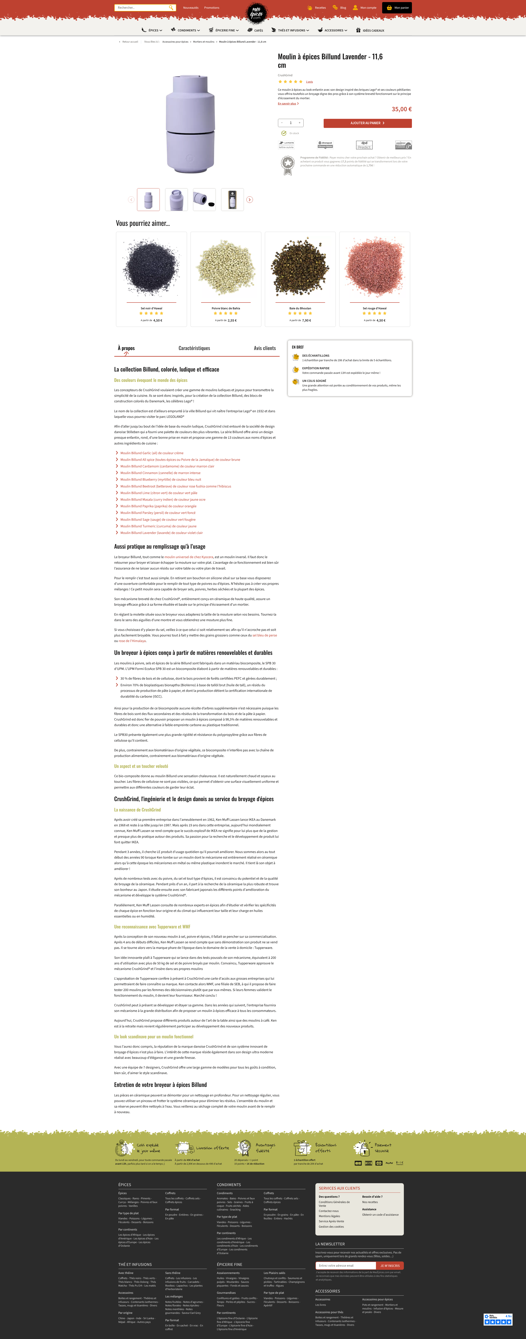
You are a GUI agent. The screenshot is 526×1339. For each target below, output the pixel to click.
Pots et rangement (372, 1305)
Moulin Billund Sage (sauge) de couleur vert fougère (158, 519)
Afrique (131, 1322)
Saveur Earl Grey (191, 1313)
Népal (121, 1322)
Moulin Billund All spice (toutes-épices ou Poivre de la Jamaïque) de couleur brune (180, 459)
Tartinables (280, 1282)
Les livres (320, 1305)
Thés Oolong (141, 1282)
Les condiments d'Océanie (232, 1251)
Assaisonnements (228, 1273)
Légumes (147, 1219)
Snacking (235, 1210)
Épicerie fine (226, 30)
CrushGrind (285, 75)
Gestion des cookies (331, 1227)
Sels (229, 1202)
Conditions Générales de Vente (334, 1204)
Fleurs (220, 1306)
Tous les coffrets (174, 1199)
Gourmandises (226, 1293)
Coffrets (170, 1193)
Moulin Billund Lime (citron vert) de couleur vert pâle (158, 493)
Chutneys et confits (275, 1278)
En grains (283, 1215)
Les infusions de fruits (181, 1280)
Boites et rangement (130, 1298)
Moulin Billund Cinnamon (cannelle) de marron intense (160, 473)
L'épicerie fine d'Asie (241, 1326)
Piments (145, 1199)
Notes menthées (174, 1309)
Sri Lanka (148, 1318)
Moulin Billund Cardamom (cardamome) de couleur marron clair (167, 466)
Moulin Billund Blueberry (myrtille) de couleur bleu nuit (160, 479)
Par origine (125, 1313)
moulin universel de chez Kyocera (189, 557)
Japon (130, 1318)
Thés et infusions (292, 30)
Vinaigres (231, 1278)
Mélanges (133, 1202)
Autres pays (144, 1322)
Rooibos (170, 1286)
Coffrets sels (193, 1199)
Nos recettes (370, 1202)
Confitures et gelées (228, 1298)
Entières (183, 1215)
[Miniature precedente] (131, 199)
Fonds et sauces (239, 1286)
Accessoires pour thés (329, 1312)
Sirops (220, 1302)
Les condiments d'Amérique (234, 1240)
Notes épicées (191, 1306)
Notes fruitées (173, 1302)
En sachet (182, 1326)
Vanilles (133, 1206)
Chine (121, 1318)
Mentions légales (329, 1216)
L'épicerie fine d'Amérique (231, 1329)
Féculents (124, 1222)
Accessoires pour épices (377, 1299)
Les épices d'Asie (143, 1239)
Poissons (134, 1219)
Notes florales (173, 1306)
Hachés (288, 1219)
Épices (154, 30)
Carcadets (193, 1282)
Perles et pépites (235, 1302)
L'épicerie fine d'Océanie (231, 1318)
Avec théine (126, 1273)
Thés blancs (125, 1282)
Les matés (150, 1286)
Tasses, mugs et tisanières (133, 1306)
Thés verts (149, 1278)
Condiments (187, 30)
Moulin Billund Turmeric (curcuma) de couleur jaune (158, 526)
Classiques (124, 1199)
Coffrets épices (173, 1202)
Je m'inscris (390, 1265)
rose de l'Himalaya (132, 641)
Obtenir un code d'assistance (380, 1215)
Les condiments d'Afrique (231, 1239)
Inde (138, 1318)
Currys (122, 1202)
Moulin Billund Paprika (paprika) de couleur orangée (158, 506)
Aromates (222, 1199)
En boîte (170, 1326)
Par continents (127, 1229)
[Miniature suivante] (249, 199)
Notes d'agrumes (193, 1302)
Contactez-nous (329, 1211)
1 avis (309, 82)
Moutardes (233, 1282)
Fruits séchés (233, 1206)
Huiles (220, 1278)
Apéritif (268, 1306)
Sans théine (172, 1273)
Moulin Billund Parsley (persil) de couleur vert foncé (158, 512)
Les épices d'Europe (138, 1240)
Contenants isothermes (144, 1302)
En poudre (171, 1215)
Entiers (278, 1219)
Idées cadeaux (373, 31)
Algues (280, 1286)
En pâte (169, 1219)
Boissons (148, 1222)
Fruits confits (248, 1298)
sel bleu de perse (265, 635)
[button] (148, 199)
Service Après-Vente (331, 1221)
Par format (172, 1209)
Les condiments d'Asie (233, 1244)
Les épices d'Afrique (129, 1235)
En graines (197, 1215)
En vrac (194, 1326)
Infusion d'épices (383, 1309)
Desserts (136, 1222)
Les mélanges (174, 1296)
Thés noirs (135, 1278)
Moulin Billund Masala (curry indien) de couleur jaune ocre (162, 499)
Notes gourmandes (178, 1311)
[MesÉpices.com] (257, 13)
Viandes (123, 1219)
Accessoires (334, 30)
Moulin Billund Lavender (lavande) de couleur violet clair (161, 532)
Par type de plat (128, 1213)
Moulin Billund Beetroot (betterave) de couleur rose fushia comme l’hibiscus (175, 486)
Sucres (251, 1302)
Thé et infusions (135, 1265)
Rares (135, 1199)
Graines (238, 1202)
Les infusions (183, 1278)
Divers (153, 1306)
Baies (233, 1199)
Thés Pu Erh (135, 1286)
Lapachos (182, 1286)
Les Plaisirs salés (274, 1273)
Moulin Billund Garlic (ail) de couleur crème (152, 453)
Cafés (258, 31)
